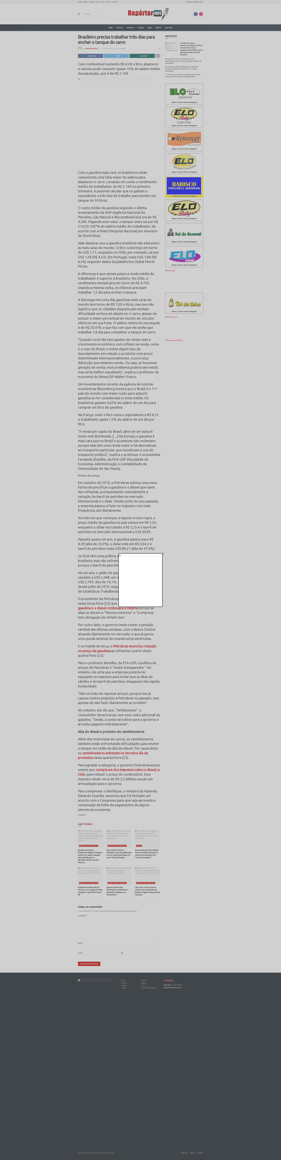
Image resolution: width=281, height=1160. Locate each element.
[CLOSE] (163, 553)
